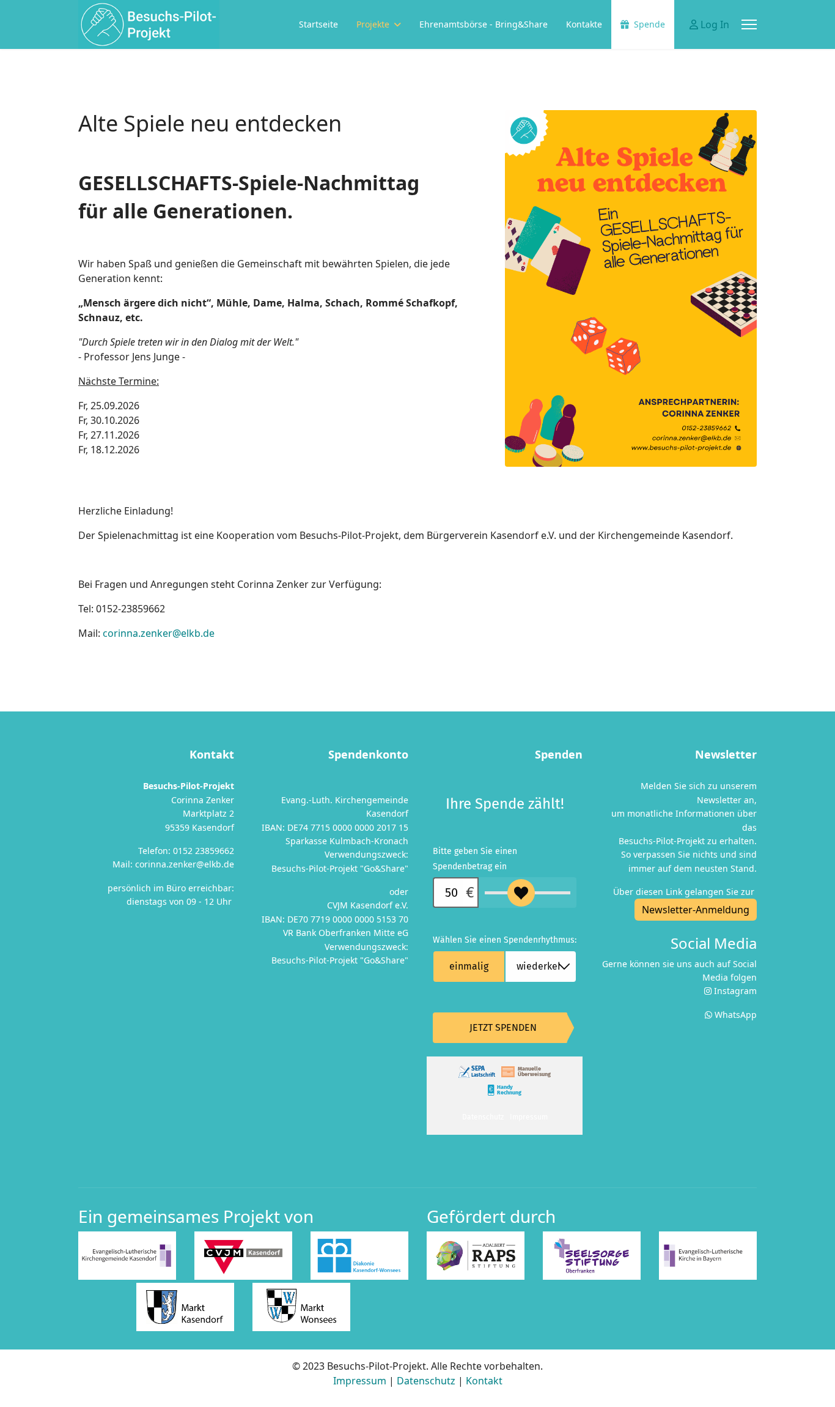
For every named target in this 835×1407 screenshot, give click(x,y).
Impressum (359, 1380)
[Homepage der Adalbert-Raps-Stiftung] (475, 1255)
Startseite (318, 24)
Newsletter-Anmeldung (695, 909)
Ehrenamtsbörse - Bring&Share (483, 24)
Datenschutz (426, 1380)
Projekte (372, 24)
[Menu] (749, 24)
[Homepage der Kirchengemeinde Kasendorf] (127, 1255)
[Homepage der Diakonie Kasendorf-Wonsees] (359, 1255)
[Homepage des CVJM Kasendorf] (243, 1255)
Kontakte (584, 24)
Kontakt (484, 1380)
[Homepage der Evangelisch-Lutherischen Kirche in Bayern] (708, 1255)
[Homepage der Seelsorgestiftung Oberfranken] (592, 1255)
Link (674, 891)
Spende (649, 24)
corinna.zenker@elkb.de (159, 633)
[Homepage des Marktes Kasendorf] (185, 1307)
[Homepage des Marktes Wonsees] (301, 1307)
